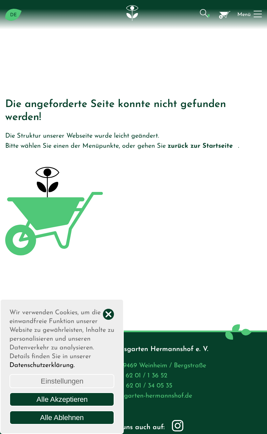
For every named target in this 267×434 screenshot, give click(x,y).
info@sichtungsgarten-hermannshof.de (135, 396)
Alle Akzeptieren (62, 399)
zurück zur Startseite (200, 146)
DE (13, 15)
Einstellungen (62, 381)
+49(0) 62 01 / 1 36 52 (135, 376)
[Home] (133, 14)
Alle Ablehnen (62, 418)
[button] (204, 14)
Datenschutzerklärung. (42, 365)
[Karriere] (225, 14)
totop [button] (255, 422)
